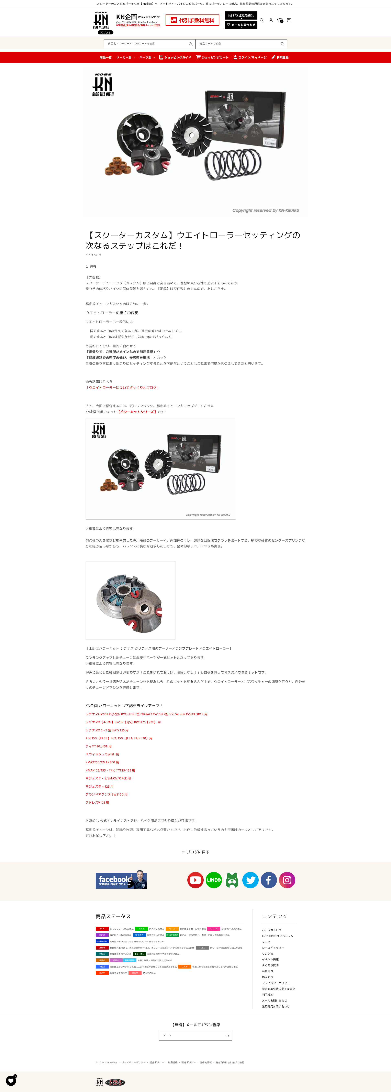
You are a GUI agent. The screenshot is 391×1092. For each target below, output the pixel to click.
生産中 (102, 973)
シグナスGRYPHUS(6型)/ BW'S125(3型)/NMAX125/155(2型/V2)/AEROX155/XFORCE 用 (147, 714)
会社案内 (267, 971)
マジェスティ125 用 (100, 786)
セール (172, 928)
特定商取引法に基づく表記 (230, 1062)
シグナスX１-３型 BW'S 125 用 (107, 730)
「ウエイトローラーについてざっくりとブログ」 (123, 387)
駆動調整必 (130, 960)
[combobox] (149, 44)
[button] (261, 20)
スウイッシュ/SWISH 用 (102, 754)
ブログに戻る (198, 851)
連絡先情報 (206, 1062)
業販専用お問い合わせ (276, 1006)
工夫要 (185, 966)
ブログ (266, 942)
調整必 (102, 960)
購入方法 (267, 977)
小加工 (202, 947)
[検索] (190, 44)
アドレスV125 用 (97, 802)
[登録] (227, 1036)
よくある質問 (270, 965)
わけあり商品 (172, 935)
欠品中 (135, 973)
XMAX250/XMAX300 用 (102, 762)
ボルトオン (139, 954)
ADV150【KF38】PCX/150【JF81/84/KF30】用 (119, 738)
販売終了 (139, 935)
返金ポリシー (157, 1062)
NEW (102, 928)
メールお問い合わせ (274, 1000)
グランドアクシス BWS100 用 (106, 794)
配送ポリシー (188, 1062)
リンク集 (267, 953)
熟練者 (102, 947)
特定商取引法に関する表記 (278, 989)
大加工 (102, 954)
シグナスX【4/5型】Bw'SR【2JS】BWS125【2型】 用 (123, 722)
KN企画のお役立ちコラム (277, 936)
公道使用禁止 (102, 941)
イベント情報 (270, 959)
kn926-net (111, 1062)
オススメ (214, 928)
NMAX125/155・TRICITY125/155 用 (110, 770)
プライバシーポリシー (276, 983)
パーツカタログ (271, 930)
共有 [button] (93, 266)
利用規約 (267, 994)
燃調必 (116, 960)
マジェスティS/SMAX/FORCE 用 (108, 778)
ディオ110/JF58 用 (99, 746)
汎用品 (102, 966)
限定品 (102, 935)
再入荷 (142, 928)
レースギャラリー (273, 948)
